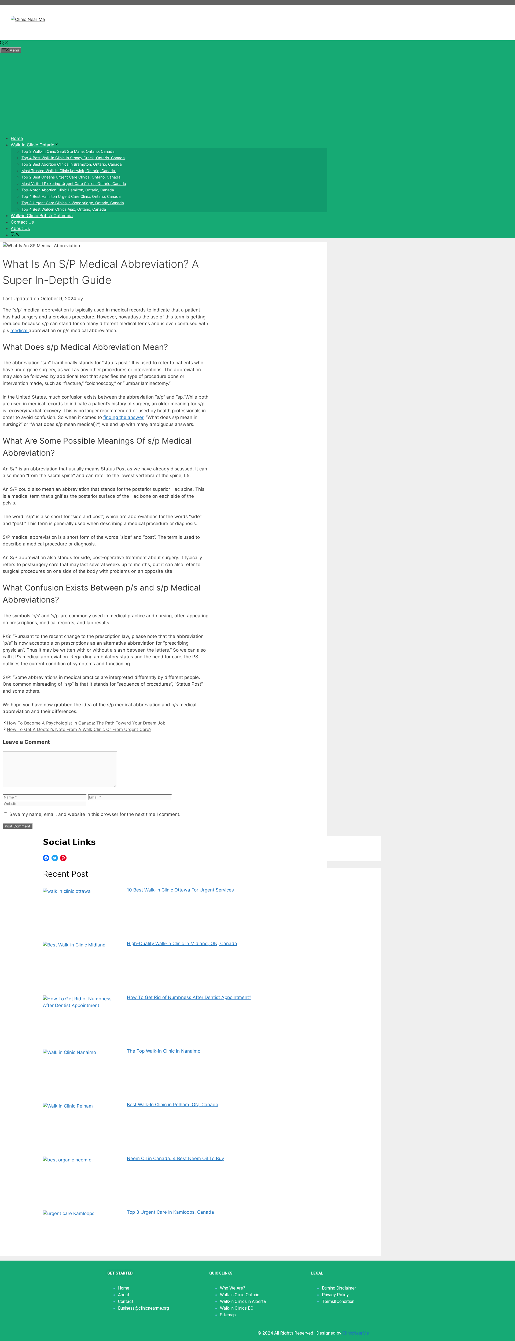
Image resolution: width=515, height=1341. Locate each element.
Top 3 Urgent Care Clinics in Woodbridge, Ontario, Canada (72, 202)
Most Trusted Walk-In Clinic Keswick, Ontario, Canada (68, 170)
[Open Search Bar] (4, 43)
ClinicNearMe (355, 1333)
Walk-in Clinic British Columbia (42, 215)
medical (19, 330)
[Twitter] (55, 858)
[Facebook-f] (111, 1332)
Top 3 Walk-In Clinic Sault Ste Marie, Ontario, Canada (68, 151)
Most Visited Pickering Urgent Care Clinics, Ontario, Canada (73, 183)
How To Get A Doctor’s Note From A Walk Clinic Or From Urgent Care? (79, 729)
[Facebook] (46, 858)
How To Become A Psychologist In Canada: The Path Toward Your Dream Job (86, 723)
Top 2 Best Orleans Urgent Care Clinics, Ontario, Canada (70, 177)
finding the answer (123, 417)
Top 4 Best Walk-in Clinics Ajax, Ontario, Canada (63, 209)
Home (17, 138)
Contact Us (22, 222)
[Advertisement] (164, 93)
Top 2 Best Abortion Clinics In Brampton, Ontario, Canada (71, 164)
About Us (20, 228)
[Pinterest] (63, 858)
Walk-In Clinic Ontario (32, 144)
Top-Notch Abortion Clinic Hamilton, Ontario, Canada (68, 190)
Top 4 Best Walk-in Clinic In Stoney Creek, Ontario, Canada (73, 157)
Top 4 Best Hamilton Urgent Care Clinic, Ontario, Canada (71, 196)
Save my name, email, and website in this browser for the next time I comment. (95, 814)
